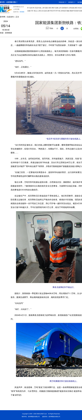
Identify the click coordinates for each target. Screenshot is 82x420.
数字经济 (51, 11)
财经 (49, 8)
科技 (79, 8)
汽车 (32, 11)
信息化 (45, 11)
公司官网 (16, 9)
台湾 (60, 8)
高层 (36, 8)
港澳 (56, 8)
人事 (43, 8)
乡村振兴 (63, 11)
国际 (46, 8)
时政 (39, 8)
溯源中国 (73, 11)
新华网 (2, 16)
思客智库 (65, 8)
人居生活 (40, 11)
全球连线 (71, 8)
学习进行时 (31, 8)
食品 (35, 11)
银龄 (68, 11)
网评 (53, 8)
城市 (77, 11)
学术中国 (57, 11)
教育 (76, 8)
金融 (28, 11)
